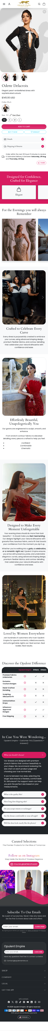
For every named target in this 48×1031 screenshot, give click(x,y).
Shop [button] (4, 970)
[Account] (9, 4)
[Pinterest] (24, 1002)
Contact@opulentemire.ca (17, 961)
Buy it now (12, 132)
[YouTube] (28, 1002)
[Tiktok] (20, 1002)
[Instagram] (16, 1002)
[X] (13, 1002)
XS (4, 120)
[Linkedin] (31, 1002)
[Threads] (35, 1002)
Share (42, 163)
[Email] (39, 1002)
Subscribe (40, 926)
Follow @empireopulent (25, 864)
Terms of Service (33, 930)
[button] (4, 4)
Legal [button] (5, 983)
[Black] (6, 108)
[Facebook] (9, 1002)
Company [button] (6, 977)
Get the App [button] (8, 990)
